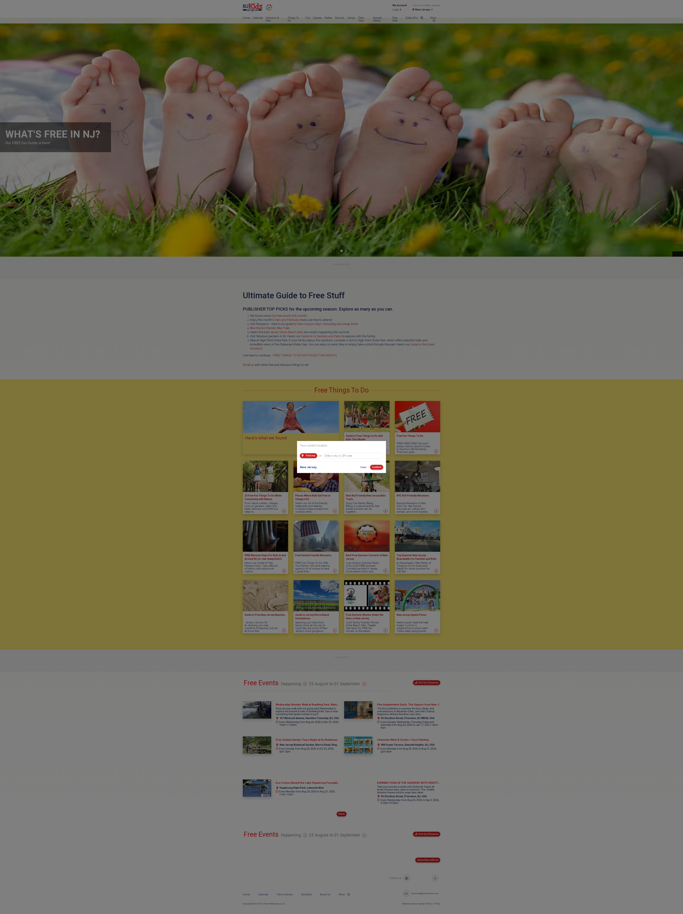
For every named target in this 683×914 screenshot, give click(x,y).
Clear (363, 467)
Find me (310, 455)
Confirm (376, 467)
